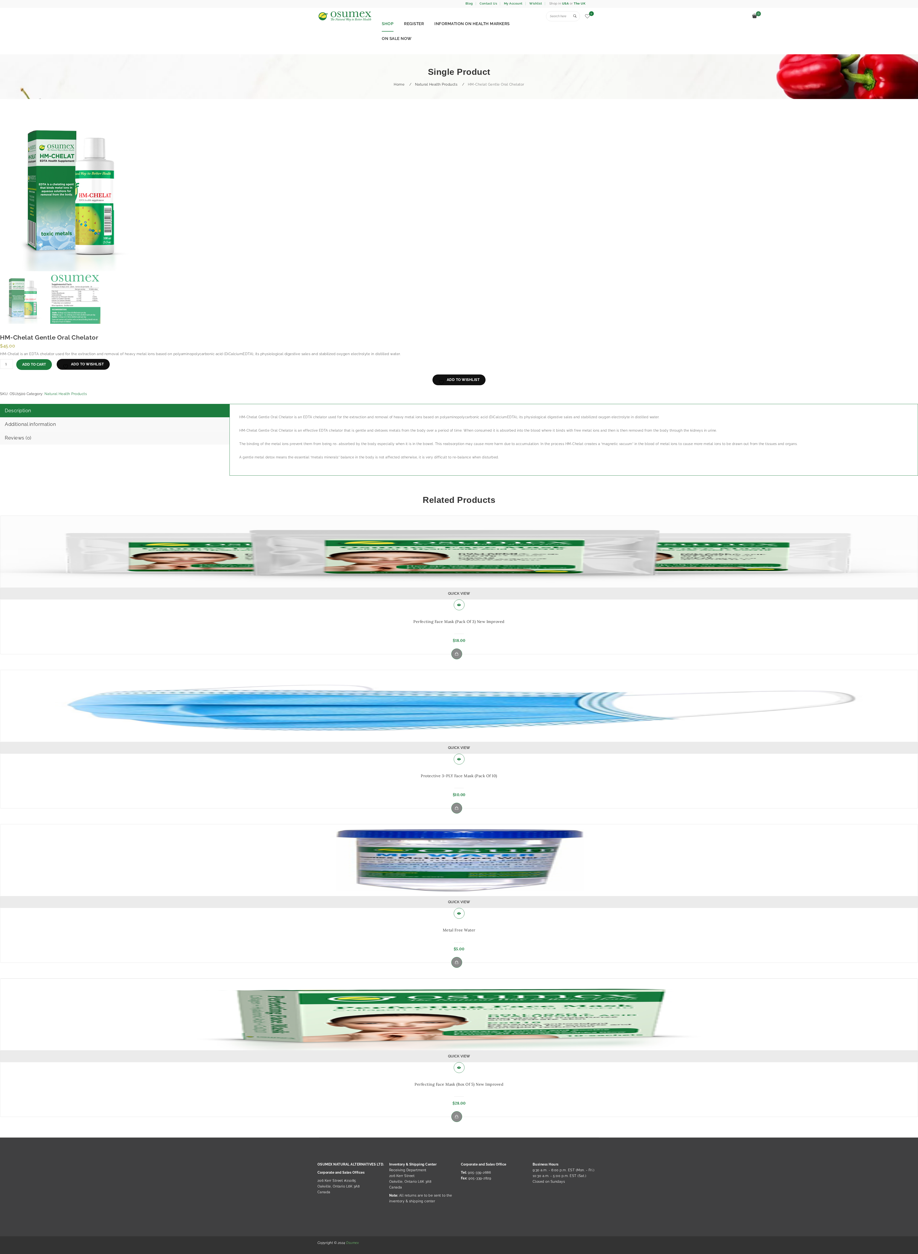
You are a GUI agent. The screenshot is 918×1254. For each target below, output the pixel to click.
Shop (387, 23)
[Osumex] (344, 16)
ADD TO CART (34, 364)
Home (399, 84)
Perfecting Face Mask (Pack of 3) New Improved (459, 621)
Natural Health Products (436, 84)
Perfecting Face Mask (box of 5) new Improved (459, 1084)
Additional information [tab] (30, 424)
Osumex (352, 1243)
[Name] (575, 16)
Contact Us (488, 3)
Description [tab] (18, 410)
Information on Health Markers (472, 23)
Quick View (459, 593)
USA (565, 3)
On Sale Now (397, 38)
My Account (513, 3)
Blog (469, 3)
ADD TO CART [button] (456, 654)
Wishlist (535, 3)
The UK (579, 3)
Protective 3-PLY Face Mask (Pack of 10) (459, 775)
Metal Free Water (459, 930)
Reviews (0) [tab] (18, 438)
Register (414, 23)
